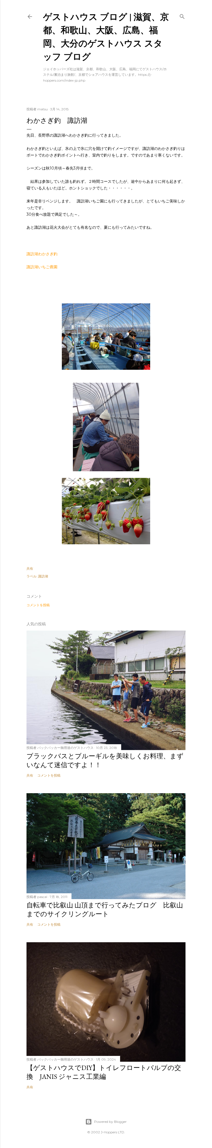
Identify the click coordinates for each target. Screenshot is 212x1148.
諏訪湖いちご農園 (41, 266)
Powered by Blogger (110, 1122)
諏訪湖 (43, 576)
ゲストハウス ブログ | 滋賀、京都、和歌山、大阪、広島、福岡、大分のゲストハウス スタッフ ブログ (106, 36)
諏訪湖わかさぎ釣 (41, 253)
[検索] (182, 15)
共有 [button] (29, 568)
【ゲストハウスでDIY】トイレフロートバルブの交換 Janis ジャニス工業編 (103, 1072)
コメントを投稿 (38, 605)
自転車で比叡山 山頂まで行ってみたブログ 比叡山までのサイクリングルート (104, 909)
